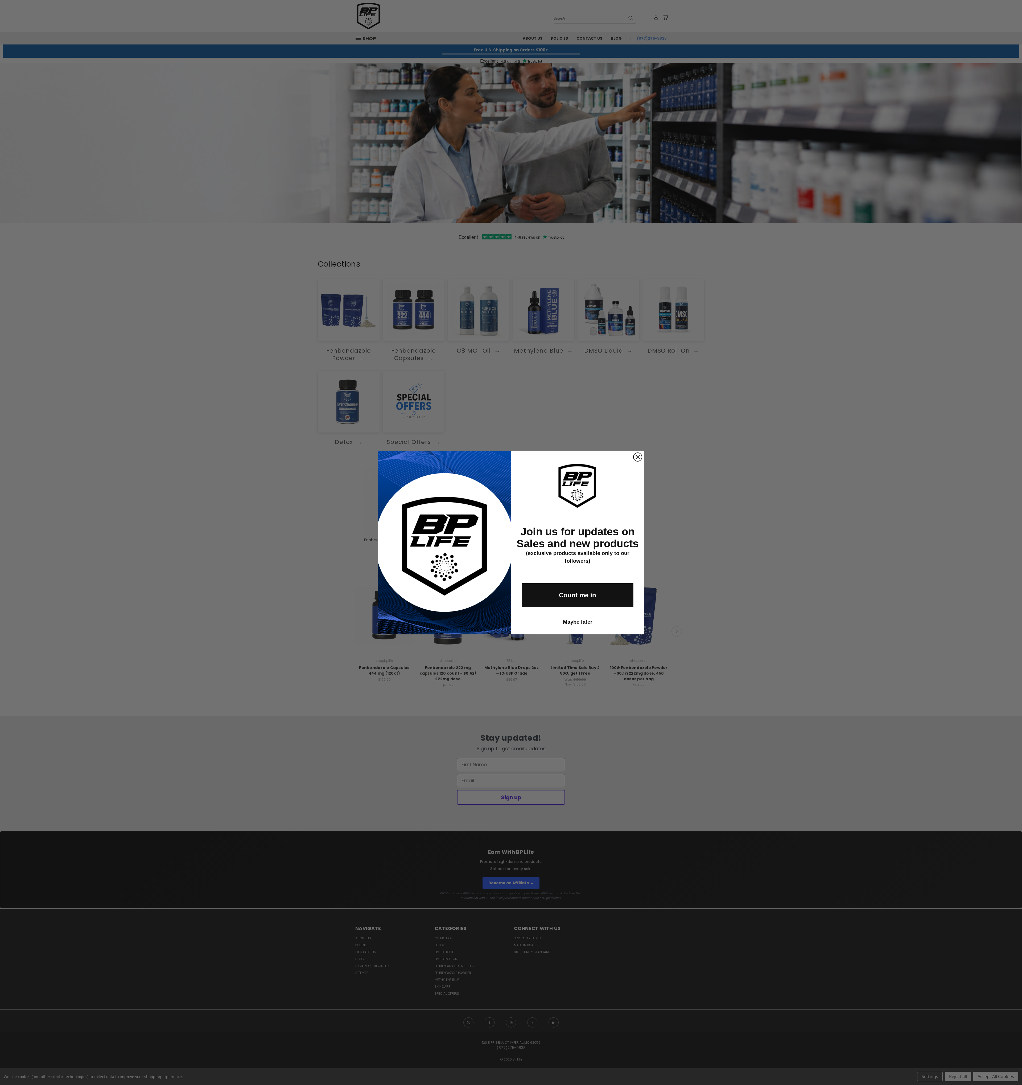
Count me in (577, 595)
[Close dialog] (637, 457)
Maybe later (577, 622)
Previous (1008, 1068)
